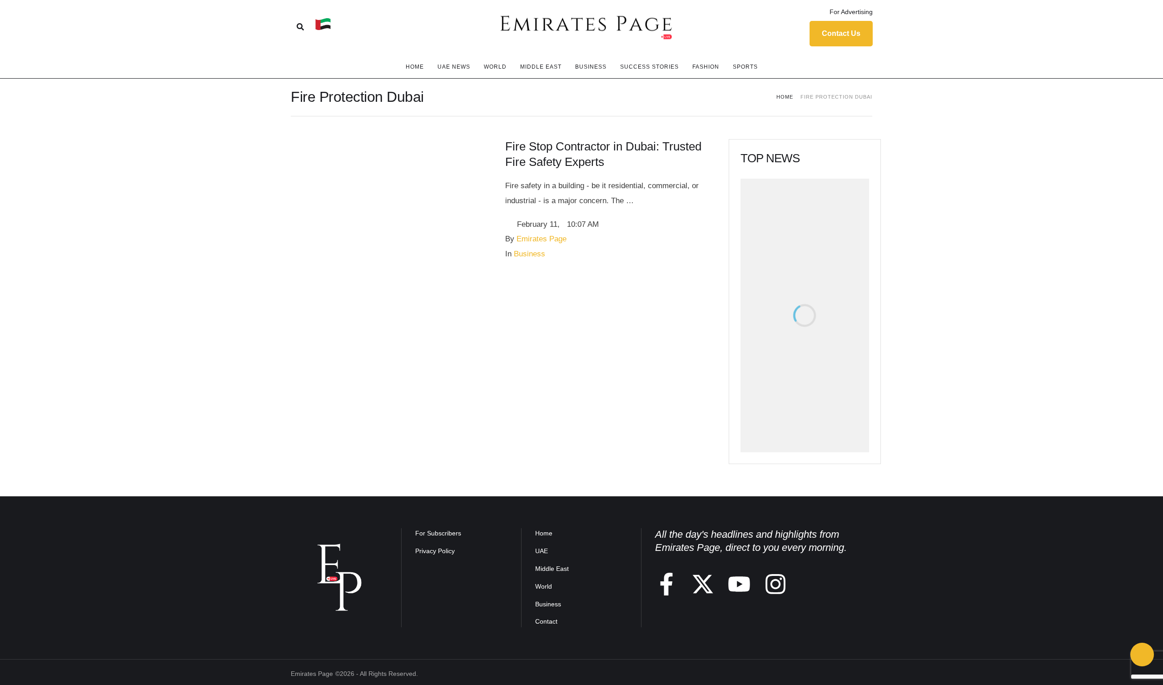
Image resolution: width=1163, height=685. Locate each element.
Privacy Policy (435, 551)
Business (548, 604)
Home (784, 97)
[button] (845, 12)
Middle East (552, 568)
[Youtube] (739, 584)
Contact (546, 621)
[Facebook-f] (666, 584)
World (543, 586)
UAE (541, 551)
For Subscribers (438, 533)
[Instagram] (775, 584)
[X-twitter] (702, 584)
